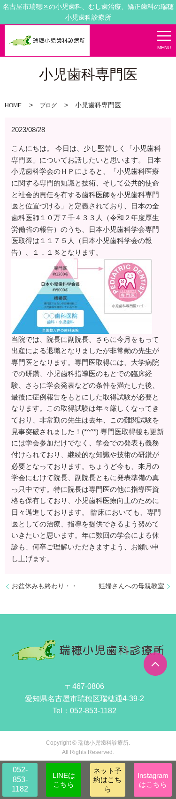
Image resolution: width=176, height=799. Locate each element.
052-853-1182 (20, 779)
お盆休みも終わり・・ (44, 586)
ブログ (48, 105)
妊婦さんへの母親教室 (131, 586)
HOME (13, 105)
